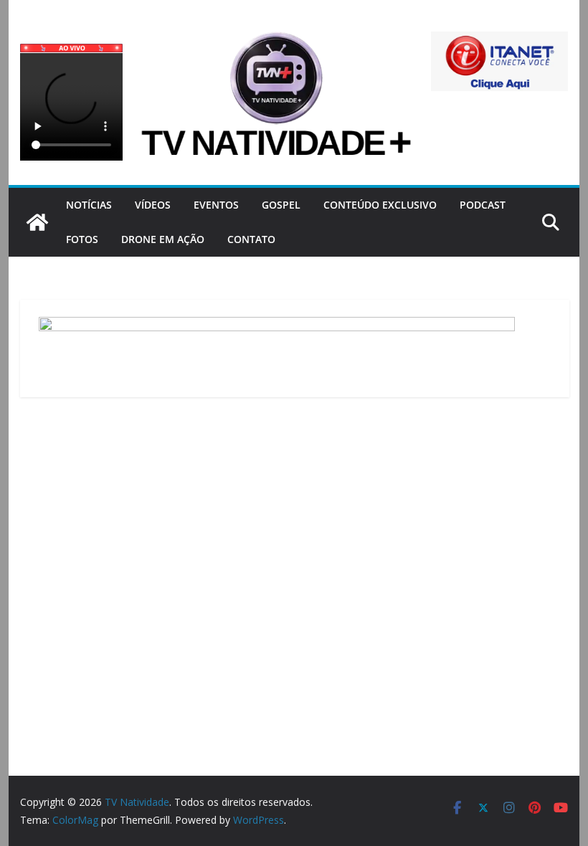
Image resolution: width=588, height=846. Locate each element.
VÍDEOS (153, 205)
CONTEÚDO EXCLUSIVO (380, 205)
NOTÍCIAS (89, 205)
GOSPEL (281, 205)
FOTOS (82, 239)
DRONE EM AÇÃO (162, 239)
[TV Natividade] (37, 222)
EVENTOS (216, 205)
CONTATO (251, 239)
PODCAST (483, 205)
